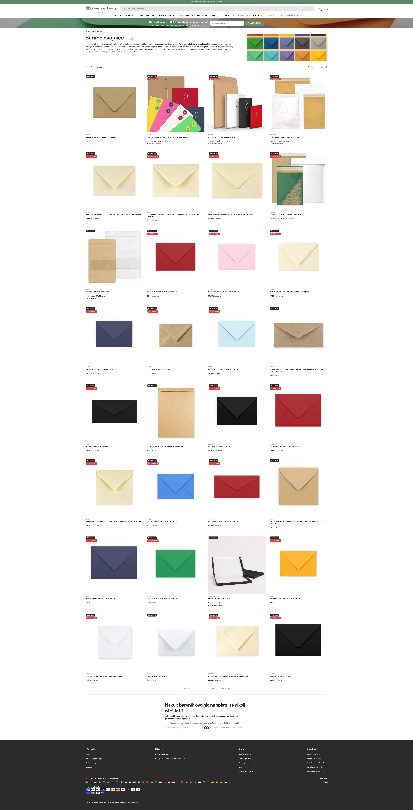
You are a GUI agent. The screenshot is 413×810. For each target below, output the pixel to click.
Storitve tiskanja (245, 754)
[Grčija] (126, 782)
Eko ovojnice (238, 16)
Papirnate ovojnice (124, 16)
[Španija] (212, 782)
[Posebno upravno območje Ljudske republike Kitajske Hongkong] (191, 782)
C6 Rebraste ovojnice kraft (159, 369)
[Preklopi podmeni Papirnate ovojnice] (135, 16)
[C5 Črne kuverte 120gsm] (299, 642)
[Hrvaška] (130, 782)
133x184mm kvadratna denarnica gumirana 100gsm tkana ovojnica (173, 215)
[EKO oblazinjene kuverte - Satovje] (299, 181)
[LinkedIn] (326, 782)
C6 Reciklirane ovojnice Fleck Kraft (102, 137)
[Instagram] (324, 782)
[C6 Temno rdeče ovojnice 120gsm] (176, 258)
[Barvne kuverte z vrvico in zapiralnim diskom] (176, 103)
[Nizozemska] (169, 782)
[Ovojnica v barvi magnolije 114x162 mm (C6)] (299, 258)
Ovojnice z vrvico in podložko (222, 137)
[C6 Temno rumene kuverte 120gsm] (299, 565)
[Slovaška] (204, 782)
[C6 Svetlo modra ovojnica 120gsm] (176, 488)
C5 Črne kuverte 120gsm (280, 676)
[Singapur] (199, 782)
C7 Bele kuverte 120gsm (157, 676)
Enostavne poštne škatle (219, 599)
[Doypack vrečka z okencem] (114, 258)
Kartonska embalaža (190, 16)
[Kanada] (147, 782)
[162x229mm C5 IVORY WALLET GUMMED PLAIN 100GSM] (237, 181)
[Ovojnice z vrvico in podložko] (237, 103)
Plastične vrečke (167, 16)
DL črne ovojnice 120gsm (97, 446)
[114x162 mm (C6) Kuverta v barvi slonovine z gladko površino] (114, 181)
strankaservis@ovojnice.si (175, 758)
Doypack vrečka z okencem (98, 292)
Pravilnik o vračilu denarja (317, 771)
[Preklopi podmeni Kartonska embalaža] (201, 16)
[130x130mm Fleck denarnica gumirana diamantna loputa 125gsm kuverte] (299, 488)
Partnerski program (246, 771)
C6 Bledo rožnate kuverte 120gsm (223, 292)
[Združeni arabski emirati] (225, 782)
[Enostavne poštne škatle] (237, 565)
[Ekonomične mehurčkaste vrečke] (299, 103)
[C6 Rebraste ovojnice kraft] (176, 335)
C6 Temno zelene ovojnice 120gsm (162, 599)
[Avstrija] (95, 782)
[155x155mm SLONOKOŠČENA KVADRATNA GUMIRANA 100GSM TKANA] (114, 488)
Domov (88, 31)
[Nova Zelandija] (178, 782)
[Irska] (139, 782)
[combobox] (217, 8)
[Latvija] (152, 782)
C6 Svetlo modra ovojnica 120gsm (162, 522)
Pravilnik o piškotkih (315, 767)
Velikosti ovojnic (92, 763)
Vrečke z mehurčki (147, 16)
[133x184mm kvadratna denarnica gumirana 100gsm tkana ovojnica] (176, 181)
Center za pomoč (92, 767)
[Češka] (104, 782)
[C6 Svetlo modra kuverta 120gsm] (237, 335)
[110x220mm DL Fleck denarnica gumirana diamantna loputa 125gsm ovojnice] (299, 335)
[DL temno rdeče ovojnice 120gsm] (237, 488)
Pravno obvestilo (313, 754)
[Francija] (121, 782)
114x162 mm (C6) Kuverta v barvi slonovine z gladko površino (113, 214)
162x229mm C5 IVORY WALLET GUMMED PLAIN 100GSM (230, 214)
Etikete (226, 16)
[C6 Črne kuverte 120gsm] (237, 413)
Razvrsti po (90, 67)
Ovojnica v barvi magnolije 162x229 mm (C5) (228, 676)
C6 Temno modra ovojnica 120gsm (101, 369)
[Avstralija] (91, 782)
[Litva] (156, 782)
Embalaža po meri (287, 16)
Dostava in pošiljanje (94, 758)
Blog (240, 767)
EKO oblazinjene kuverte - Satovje (285, 214)
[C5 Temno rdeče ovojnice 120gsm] (299, 413)
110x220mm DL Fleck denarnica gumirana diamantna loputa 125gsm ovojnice (296, 370)
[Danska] (108, 782)
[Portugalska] (186, 782)
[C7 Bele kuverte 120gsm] (176, 642)
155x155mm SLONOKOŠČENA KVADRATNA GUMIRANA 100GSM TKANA (113, 522)
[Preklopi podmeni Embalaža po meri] (297, 16)
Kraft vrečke (211, 16)
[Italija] (143, 782)
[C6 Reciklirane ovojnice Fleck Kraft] (114, 103)
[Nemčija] (165, 782)
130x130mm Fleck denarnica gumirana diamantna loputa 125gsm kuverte (298, 523)
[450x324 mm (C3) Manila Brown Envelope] (176, 413)
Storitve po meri (245, 758)
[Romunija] (195, 782)
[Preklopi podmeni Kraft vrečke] (219, 16)
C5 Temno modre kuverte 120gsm (100, 599)
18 (213, 688)
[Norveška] (173, 782)
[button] (326, 9)
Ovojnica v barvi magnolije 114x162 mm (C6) (289, 292)
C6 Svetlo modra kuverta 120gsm (223, 369)
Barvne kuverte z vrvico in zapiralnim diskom (167, 137)
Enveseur (137, 802)
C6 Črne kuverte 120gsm (219, 446)
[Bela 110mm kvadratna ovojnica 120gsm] (114, 642)
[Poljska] (182, 782)
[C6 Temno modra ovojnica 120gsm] (114, 335)
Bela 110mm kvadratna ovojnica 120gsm (104, 676)
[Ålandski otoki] (87, 782)
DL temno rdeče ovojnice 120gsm (223, 522)
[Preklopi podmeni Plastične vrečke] (176, 16)
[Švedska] (217, 782)
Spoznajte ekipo (245, 763)
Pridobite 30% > (254, 23)
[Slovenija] (208, 782)
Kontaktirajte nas (162, 754)
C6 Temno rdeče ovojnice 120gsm (162, 292)
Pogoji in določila (314, 758)
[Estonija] (113, 782)
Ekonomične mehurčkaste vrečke (285, 137)
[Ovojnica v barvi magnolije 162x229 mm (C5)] (237, 642)
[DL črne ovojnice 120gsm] (114, 413)
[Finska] (117, 782)
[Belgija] (100, 782)
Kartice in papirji (255, 16)
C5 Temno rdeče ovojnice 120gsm (285, 446)
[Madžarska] (160, 782)
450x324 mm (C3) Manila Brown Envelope (165, 446)
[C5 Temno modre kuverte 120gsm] (114, 565)
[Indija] (134, 782)
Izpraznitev (271, 16)
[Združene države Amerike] (221, 782)
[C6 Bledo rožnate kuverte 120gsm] (237, 258)
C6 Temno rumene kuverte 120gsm (285, 599)
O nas (88, 754)
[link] (186, 688)
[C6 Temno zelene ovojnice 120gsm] (176, 565)
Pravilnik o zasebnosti (315, 763)
